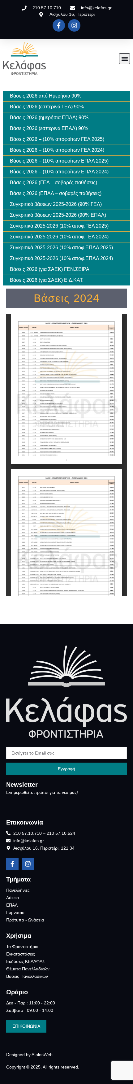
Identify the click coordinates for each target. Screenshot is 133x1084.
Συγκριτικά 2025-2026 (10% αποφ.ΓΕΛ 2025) (59, 226)
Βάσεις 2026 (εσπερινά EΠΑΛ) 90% (49, 128)
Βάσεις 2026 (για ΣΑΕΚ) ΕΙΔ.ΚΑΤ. (47, 280)
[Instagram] (74, 25)
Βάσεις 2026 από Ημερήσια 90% (45, 95)
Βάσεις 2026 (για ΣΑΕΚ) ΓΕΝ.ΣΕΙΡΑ (49, 269)
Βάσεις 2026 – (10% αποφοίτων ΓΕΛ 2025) (57, 139)
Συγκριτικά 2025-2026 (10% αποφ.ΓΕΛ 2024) (59, 236)
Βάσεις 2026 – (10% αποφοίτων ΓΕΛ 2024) (57, 150)
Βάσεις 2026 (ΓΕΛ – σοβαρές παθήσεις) (53, 182)
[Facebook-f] (59, 25)
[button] (124, 58)
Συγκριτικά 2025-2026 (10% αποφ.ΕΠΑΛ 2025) (61, 247)
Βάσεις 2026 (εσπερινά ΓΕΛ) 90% (47, 106)
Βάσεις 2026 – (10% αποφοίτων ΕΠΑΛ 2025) (59, 160)
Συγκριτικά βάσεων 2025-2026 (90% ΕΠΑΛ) (58, 215)
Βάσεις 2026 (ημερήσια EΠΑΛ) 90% (49, 117)
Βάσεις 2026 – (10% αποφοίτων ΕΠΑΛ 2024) (59, 171)
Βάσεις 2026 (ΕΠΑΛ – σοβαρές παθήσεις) (55, 193)
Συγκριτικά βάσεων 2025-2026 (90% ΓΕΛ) (56, 204)
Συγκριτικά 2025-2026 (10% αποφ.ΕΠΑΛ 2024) (61, 258)
